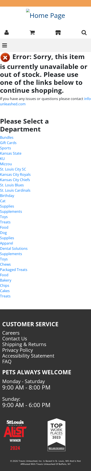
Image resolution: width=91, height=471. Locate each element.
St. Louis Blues (12, 185)
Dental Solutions (14, 248)
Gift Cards (8, 142)
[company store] (58, 32)
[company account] (6, 32)
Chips (4, 285)
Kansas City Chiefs (15, 179)
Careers (10, 332)
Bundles (6, 137)
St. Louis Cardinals (15, 190)
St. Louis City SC (13, 169)
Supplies (7, 206)
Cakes (5, 290)
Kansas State (10, 153)
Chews (5, 264)
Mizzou (6, 163)
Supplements (11, 211)
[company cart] (32, 32)
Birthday (7, 195)
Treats (5, 222)
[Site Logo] (45, 15)
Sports (5, 148)
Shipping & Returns (24, 344)
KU (2, 158)
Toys (4, 216)
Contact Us (14, 338)
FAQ (6, 361)
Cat (3, 200)
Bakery (5, 280)
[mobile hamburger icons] (84, 32)
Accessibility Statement (28, 355)
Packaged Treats (13, 269)
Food (4, 227)
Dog (3, 232)
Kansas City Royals (15, 174)
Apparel (6, 243)
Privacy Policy (17, 349)
